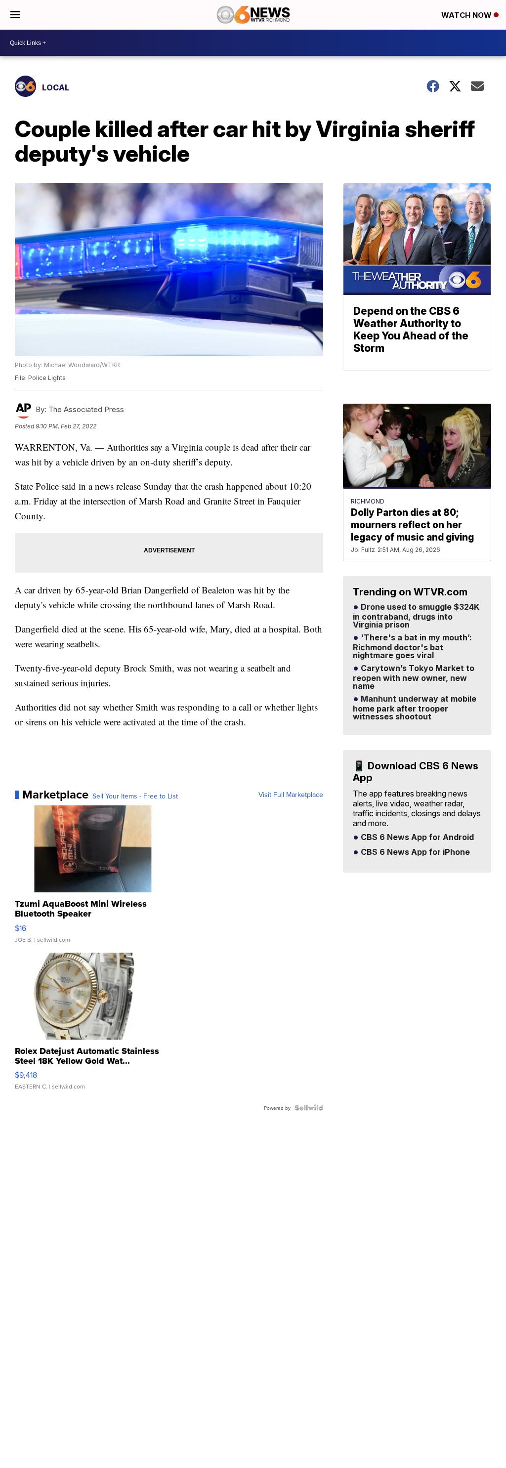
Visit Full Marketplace (290, 794)
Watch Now (467, 15)
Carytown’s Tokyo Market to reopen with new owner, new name (413, 677)
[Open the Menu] (15, 15)
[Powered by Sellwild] (309, 1107)
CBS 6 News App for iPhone (414, 852)
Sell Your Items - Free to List (135, 796)
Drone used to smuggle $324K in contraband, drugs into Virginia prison (416, 616)
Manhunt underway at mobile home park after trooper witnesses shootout (414, 708)
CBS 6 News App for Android (416, 837)
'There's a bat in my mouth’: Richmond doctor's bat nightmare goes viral (412, 646)
